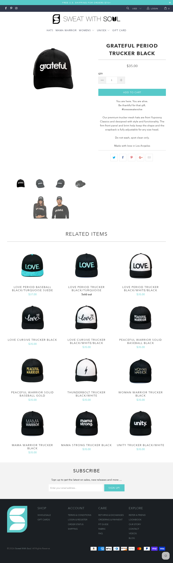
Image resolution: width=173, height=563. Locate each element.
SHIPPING (73, 528)
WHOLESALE (44, 515)
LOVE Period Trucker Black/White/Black (140, 265)
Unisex (102, 30)
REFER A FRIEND (137, 515)
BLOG (132, 538)
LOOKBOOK (135, 519)
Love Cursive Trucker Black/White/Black (86, 318)
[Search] (127, 8)
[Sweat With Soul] (86, 18)
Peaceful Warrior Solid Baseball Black (140, 318)
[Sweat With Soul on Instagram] (16, 8)
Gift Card (119, 30)
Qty (100, 73)
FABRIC (102, 528)
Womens (85, 30)
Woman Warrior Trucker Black (140, 370)
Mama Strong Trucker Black (86, 423)
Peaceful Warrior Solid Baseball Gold (32, 370)
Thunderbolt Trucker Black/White (86, 370)
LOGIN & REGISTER (77, 519)
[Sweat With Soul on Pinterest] (10, 8)
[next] (90, 107)
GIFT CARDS (44, 519)
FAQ (100, 533)
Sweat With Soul (23, 548)
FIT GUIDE (103, 524)
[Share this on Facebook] (122, 157)
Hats (50, 30)
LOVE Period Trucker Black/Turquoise (86, 265)
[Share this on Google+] (140, 157)
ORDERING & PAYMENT (110, 519)
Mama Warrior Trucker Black (32, 423)
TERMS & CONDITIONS (79, 515)
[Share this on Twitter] (114, 157)
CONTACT (134, 528)
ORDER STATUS (75, 524)
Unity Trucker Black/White (140, 423)
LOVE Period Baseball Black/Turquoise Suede (32, 265)
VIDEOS (133, 533)
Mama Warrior (66, 30)
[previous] (12, 107)
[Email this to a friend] (149, 157)
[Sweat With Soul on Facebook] (5, 8)
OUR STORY (135, 524)
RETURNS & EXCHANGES (111, 515)
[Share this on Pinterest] (131, 157)
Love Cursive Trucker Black (32, 318)
